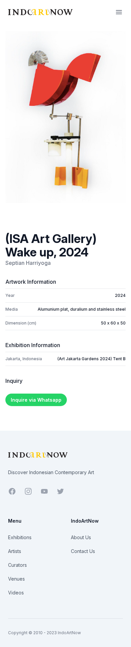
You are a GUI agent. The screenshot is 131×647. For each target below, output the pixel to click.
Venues (16, 579)
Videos (16, 592)
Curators (17, 565)
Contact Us (83, 551)
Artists (14, 551)
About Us (81, 537)
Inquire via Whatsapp (36, 400)
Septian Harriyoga (28, 262)
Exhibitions (20, 537)
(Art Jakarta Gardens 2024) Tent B (91, 358)
